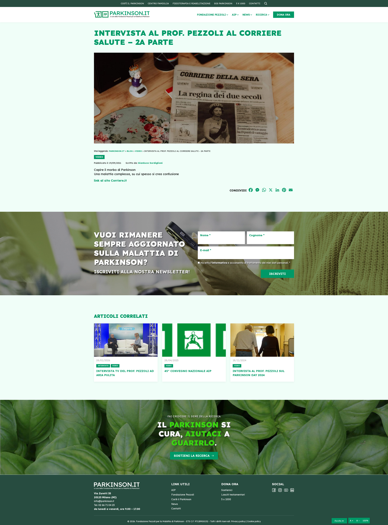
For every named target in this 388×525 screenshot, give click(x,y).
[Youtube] (286, 491)
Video (99, 157)
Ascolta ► (339, 521)
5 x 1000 (240, 3)
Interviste (103, 366)
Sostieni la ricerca (192, 456)
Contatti (254, 3)
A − (358, 520)
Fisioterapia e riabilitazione (191, 3)
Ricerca (261, 14)
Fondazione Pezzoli (211, 14)
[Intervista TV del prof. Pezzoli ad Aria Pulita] (126, 340)
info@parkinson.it (104, 501)
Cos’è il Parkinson (132, 3)
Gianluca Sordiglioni (150, 162)
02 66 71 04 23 (106, 505)
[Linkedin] (292, 491)
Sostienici (226, 490)
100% (365, 520)
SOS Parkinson (223, 3)
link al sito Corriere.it (110, 180)
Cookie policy (254, 521)
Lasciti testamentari (233, 494)
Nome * (205, 235)
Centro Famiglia (158, 3)
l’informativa (219, 262)
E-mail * (205, 250)
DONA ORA (283, 14)
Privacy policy (238, 521)
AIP (234, 14)
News (246, 14)
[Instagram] (280, 491)
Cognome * (256, 235)
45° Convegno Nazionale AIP (187, 371)
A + (351, 520)
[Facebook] (274, 491)
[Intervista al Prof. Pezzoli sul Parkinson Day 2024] (262, 340)
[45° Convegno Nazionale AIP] (194, 340)
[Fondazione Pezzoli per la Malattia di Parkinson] (130, 14)
